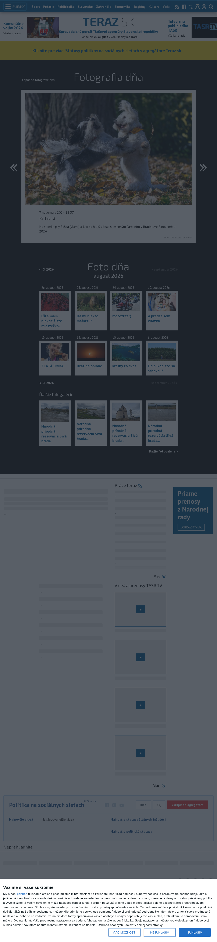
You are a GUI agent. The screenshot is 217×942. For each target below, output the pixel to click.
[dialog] (108, 910)
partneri (22, 893)
